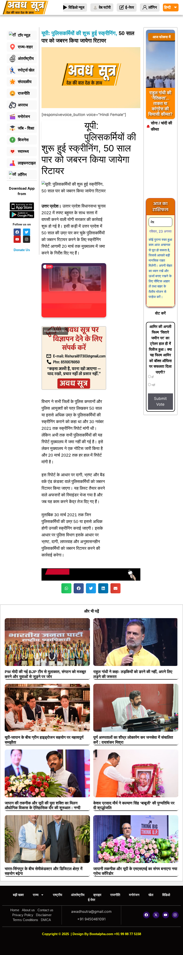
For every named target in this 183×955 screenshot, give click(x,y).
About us (28, 910)
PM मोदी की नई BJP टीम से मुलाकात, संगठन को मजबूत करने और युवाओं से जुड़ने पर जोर (45, 674)
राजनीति (115, 895)
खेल (150, 895)
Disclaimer (44, 915)
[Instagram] (175, 915)
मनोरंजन (134, 895)
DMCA (46, 920)
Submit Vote (160, 401)
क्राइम (97, 895)
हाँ (152, 377)
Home (14, 910)
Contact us (45, 910)
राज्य (35, 895)
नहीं (153, 385)
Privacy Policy (22, 915)
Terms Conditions (25, 920)
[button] (66, 588)
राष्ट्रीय (57, 895)
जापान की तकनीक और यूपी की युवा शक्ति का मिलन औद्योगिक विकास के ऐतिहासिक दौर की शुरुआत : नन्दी (42, 805)
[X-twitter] (156, 915)
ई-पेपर (91, 900)
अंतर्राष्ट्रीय (77, 895)
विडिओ (166, 895)
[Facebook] (146, 915)
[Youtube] (165, 915)
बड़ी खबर (18, 895)
